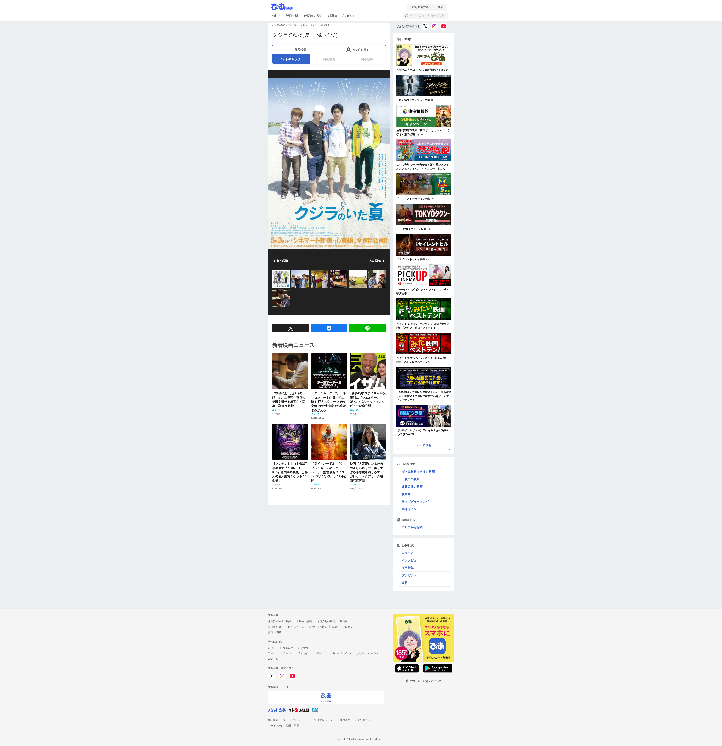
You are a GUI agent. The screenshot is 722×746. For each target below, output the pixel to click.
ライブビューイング (415, 502)
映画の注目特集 (318, 626)
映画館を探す (313, 16)
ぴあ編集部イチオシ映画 (418, 471)
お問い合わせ (363, 720)
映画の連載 (274, 632)
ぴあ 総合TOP (420, 7)
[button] (273, 288)
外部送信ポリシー (324, 720)
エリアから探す (412, 527)
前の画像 (283, 261)
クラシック (302, 653)
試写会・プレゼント (342, 16)
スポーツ (318, 653)
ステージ (285, 653)
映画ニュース (296, 626)
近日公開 (292, 16)
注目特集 (408, 568)
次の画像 (375, 261)
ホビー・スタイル (367, 653)
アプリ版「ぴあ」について (426, 681)
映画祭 (406, 494)
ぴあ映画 (291, 25)
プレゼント (409, 575)
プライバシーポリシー (296, 720)
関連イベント (411, 509)
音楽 (440, 7)
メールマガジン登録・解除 (283, 725)
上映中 (275, 16)
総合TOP (273, 648)
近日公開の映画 (412, 486)
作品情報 (301, 50)
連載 (405, 583)
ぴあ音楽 (303, 648)
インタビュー (411, 560)
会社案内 (273, 720)
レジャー (334, 653)
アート (272, 653)
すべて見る (423, 445)
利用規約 (345, 720)
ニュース (408, 553)
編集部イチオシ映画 (279, 621)
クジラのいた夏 (305, 25)
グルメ (348, 653)
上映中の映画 (411, 479)
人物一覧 (273, 658)
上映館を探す (360, 50)
